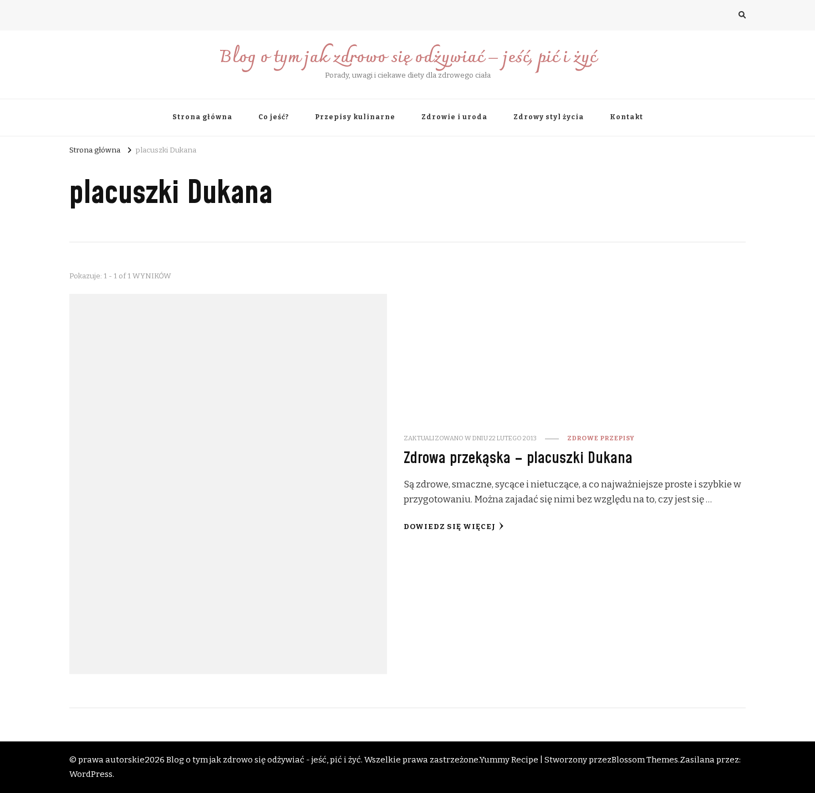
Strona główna (202, 117)
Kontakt (626, 117)
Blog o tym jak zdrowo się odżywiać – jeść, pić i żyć (408, 58)
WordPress (91, 774)
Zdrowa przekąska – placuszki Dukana (518, 458)
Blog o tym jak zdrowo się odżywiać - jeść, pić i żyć (263, 760)
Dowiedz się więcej (450, 526)
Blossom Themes (645, 760)
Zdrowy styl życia (548, 117)
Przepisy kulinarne (355, 117)
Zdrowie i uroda (454, 117)
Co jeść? (273, 117)
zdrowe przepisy (601, 438)
